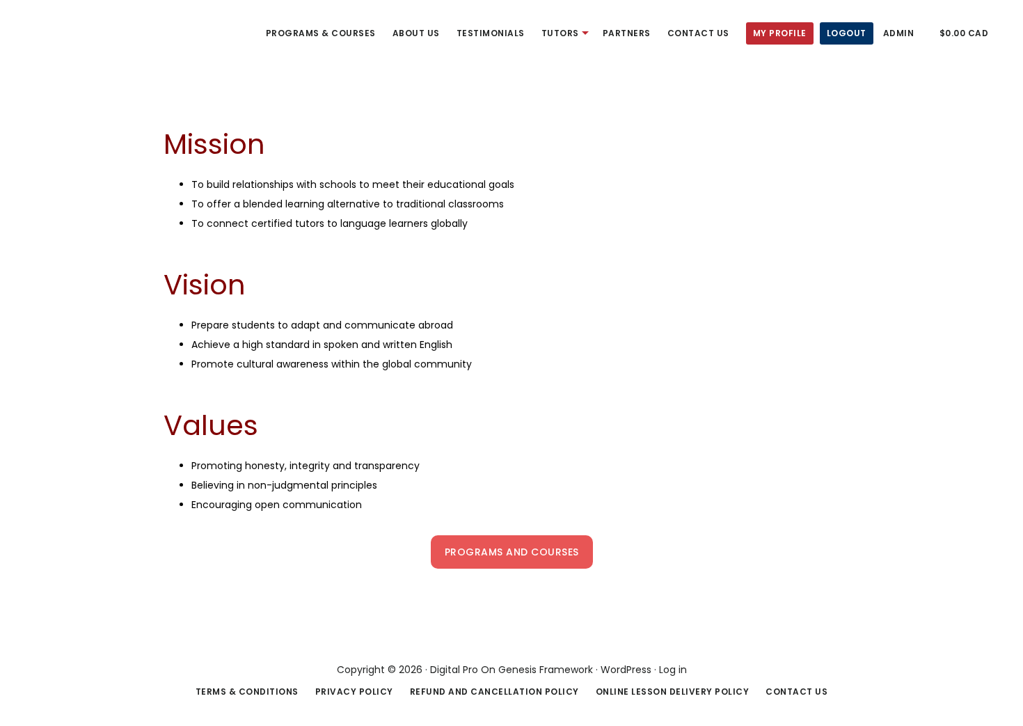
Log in (673, 670)
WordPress (626, 670)
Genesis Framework (545, 670)
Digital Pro (454, 670)
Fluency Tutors (62, 30)
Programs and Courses (512, 552)
